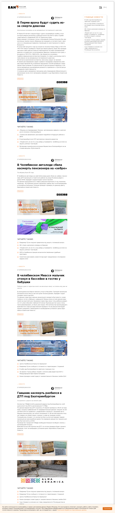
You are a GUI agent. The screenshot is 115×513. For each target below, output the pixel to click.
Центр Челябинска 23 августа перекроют (33, 363)
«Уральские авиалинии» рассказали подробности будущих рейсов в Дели (42, 135)
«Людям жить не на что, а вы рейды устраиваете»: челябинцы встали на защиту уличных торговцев (43, 142)
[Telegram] (62, 82)
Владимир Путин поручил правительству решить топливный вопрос (42, 242)
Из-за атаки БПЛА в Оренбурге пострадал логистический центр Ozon (94, 25)
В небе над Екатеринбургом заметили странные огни (37, 369)
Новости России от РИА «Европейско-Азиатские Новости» (13, 7)
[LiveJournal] (66, 82)
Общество (20, 78)
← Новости (21, 13)
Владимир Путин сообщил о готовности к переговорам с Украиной (42, 366)
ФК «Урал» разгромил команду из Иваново (34, 245)
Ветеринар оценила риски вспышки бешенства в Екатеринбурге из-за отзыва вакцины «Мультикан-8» (43, 147)
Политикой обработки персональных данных (71, 510)
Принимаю (107, 508)
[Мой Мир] (64, 82)
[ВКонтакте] (58, 82)
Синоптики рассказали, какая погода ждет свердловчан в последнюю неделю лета (42, 257)
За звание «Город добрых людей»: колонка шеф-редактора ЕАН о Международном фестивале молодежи (41, 372)
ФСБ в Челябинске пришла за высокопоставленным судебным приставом (40, 253)
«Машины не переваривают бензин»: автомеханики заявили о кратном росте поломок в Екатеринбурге (43, 131)
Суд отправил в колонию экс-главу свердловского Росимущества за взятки (42, 503)
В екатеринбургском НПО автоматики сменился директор (39, 139)
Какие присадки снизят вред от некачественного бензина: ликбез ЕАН (43, 376)
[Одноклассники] (60, 82)
